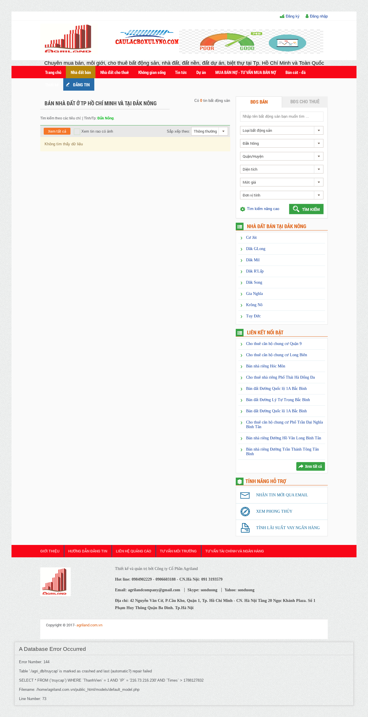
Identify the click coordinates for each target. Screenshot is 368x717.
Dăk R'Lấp (255, 271)
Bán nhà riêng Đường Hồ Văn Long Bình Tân (283, 438)
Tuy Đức (253, 316)
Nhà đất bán (81, 72)
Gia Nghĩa (254, 293)
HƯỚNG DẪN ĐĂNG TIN (87, 551)
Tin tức (181, 72)
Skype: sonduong (202, 590)
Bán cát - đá (295, 72)
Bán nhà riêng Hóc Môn (265, 366)
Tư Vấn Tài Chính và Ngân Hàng (234, 551)
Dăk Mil (253, 260)
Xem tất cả (57, 131)
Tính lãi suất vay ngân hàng (288, 528)
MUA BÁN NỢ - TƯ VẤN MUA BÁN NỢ (245, 72)
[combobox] (209, 131)
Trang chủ (53, 72)
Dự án (201, 72)
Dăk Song (254, 282)
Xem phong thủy (274, 511)
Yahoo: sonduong (239, 590)
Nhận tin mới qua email (282, 495)
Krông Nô (254, 305)
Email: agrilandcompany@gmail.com (147, 590)
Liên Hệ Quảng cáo (133, 551)
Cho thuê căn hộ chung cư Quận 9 (274, 344)
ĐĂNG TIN (81, 84)
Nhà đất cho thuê (114, 72)
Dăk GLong (255, 249)
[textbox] (281, 116)
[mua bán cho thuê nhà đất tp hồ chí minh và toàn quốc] (70, 53)
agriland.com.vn (89, 625)
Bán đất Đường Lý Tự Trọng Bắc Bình (278, 400)
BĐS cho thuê (304, 101)
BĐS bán (259, 101)
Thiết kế (52, 84)
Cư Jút (251, 237)
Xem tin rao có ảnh (96, 131)
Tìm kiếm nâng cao (263, 209)
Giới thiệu (50, 551)
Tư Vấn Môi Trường (178, 551)
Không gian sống (152, 72)
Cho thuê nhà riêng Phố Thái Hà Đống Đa (280, 377)
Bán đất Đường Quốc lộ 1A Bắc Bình (276, 388)
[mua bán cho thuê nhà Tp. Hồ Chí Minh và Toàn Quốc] (55, 594)
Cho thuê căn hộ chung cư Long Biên (276, 355)
